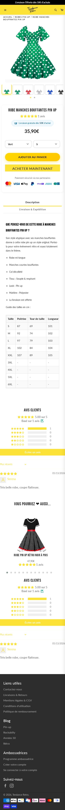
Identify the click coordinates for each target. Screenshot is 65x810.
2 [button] (34, 97)
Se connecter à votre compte (20, 769)
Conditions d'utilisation (16, 705)
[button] (29, 116)
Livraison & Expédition (32, 209)
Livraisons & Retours (15, 694)
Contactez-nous (12, 689)
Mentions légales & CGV (17, 700)
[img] (8, 473)
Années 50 (9, 737)
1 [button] (30, 97)
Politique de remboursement (19, 711)
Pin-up (7, 726)
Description (33, 202)
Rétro (6, 743)
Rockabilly (9, 732)
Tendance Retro (20, 794)
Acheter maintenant (32, 168)
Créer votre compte (14, 764)
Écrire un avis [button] (32, 452)
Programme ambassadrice (18, 758)
